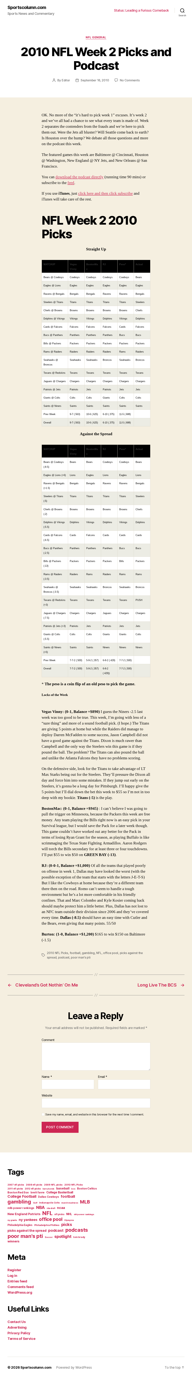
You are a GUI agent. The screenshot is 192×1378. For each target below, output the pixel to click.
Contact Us (17, 1322)
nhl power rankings (84, 1214)
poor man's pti (80, 957)
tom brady (79, 1237)
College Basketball (59, 1192)
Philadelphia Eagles (20, 1225)
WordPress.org (20, 1292)
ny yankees (28, 1220)
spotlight (62, 1236)
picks (66, 1224)
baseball (63, 1188)
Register (14, 1270)
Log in (12, 1276)
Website (47, 1095)
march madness (69, 1202)
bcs (73, 1188)
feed (71, 182)
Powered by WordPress (74, 1367)
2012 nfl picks (33, 1188)
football (75, 953)
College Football (22, 1196)
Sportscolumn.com (27, 7)
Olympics (69, 1220)
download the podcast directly (80, 177)
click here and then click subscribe (105, 193)
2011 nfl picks (15, 1188)
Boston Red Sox (18, 1192)
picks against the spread (27, 1230)
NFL (98, 953)
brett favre (37, 1192)
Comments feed (21, 1287)
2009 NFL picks (53, 1184)
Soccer (48, 1237)
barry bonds (48, 1189)
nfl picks (59, 1214)
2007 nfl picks (16, 1184)
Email (102, 1077)
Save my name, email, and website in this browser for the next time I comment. (94, 1114)
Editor (66, 80)
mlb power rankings (21, 1207)
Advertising (17, 1327)
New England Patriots (24, 1214)
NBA (40, 1207)
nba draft (51, 1208)
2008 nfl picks (34, 1184)
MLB (85, 1202)
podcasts (76, 1230)
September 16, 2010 (95, 80)
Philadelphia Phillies (46, 1225)
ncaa (61, 1208)
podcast (63, 957)
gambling (88, 953)
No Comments (130, 80)
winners (14, 1241)
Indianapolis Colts (49, 1202)
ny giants (12, 1220)
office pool (110, 953)
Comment (48, 1040)
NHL (69, 1214)
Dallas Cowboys (48, 1196)
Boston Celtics (87, 1188)
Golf (35, 1202)
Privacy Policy (19, 1333)
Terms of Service (21, 1339)
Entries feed (17, 1281)
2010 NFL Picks (57, 953)
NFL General (96, 37)
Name (47, 1077)
